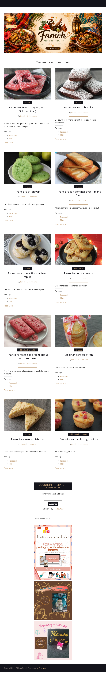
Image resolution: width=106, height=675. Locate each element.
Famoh (22, 116)
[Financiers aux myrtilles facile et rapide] (27, 249)
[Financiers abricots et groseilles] (78, 415)
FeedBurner (58, 509)
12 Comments (32, 197)
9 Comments (32, 363)
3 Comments (83, 444)
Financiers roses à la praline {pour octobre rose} (27, 356)
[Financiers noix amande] (78, 249)
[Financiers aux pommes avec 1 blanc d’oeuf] (78, 168)
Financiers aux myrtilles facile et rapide (27, 275)
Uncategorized (78, 268)
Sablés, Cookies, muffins (27, 350)
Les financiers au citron (78, 354)
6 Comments (32, 116)
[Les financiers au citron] (78, 330)
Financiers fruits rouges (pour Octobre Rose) (27, 109)
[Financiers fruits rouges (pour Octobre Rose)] (27, 83)
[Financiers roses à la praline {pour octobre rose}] (27, 330)
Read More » (9, 142)
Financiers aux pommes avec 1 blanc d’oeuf (78, 193)
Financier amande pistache (27, 439)
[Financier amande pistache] (27, 415)
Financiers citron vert (27, 191)
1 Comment (83, 278)
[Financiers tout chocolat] (78, 83)
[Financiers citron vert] (27, 168)
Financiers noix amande (78, 273)
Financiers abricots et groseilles (78, 439)
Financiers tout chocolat (78, 107)
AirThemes (41, 668)
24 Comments (83, 200)
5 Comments (83, 112)
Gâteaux (27, 102)
